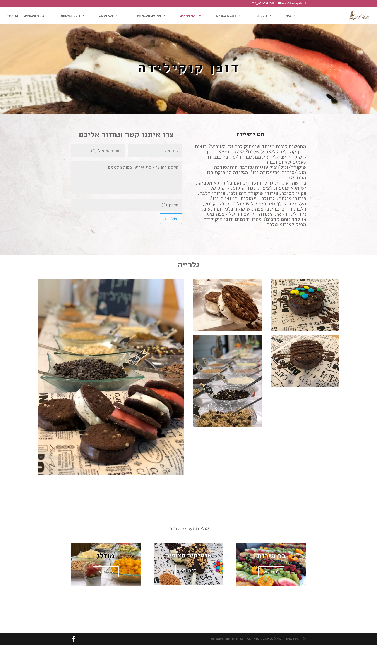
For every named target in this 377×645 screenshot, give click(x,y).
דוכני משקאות (70, 15)
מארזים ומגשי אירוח (147, 15)
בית (288, 15)
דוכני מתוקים (188, 15)
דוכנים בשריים (226, 15)
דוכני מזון (261, 15)
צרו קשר (12, 15)
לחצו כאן (106, 571)
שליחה (171, 218)
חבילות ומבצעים (35, 15)
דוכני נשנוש (107, 15)
